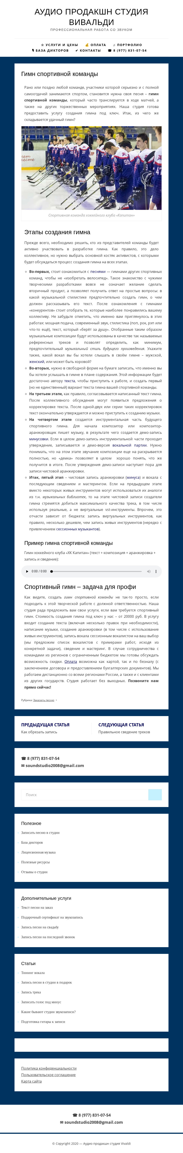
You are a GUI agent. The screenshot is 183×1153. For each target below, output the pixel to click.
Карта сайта (31, 1081)
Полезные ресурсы (35, 862)
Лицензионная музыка (38, 852)
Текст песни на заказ (37, 907)
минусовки (38, 438)
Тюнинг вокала (33, 973)
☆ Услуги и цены (59, 45)
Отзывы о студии (34, 872)
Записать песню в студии (40, 833)
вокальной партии (129, 445)
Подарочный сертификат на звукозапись (52, 917)
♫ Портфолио (127, 45)
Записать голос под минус (41, 1002)
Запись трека (31, 992)
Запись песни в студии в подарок (46, 982)
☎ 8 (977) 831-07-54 (129, 50)
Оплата (70, 661)
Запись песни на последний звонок (48, 937)
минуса (133, 477)
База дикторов (32, 842)
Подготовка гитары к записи (43, 1022)
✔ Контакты (88, 50)
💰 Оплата (95, 45)
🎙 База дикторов (50, 50)
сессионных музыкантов (77, 529)
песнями (98, 271)
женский (36, 361)
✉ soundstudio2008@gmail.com (52, 765)
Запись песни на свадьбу (40, 927)
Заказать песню (43, 700)
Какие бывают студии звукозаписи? (48, 1012)
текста (69, 380)
